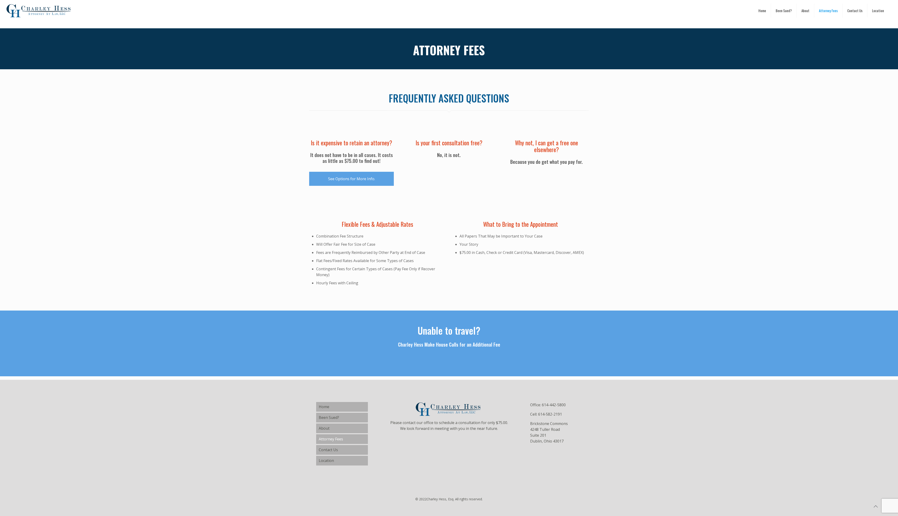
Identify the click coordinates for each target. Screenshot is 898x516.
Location (326, 460)
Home (324, 406)
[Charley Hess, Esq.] (39, 10)
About (324, 428)
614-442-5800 (554, 404)
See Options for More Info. (351, 178)
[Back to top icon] (875, 506)
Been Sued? (329, 417)
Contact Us (328, 449)
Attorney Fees (331, 439)
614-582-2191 (550, 414)
